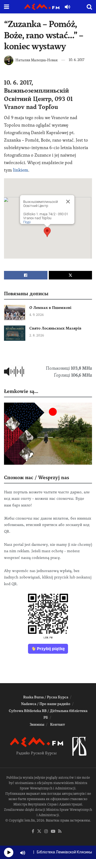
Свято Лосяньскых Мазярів (55, 328)
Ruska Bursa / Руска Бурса (45, 697)
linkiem (20, 170)
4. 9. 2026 (36, 315)
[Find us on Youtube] (53, 831)
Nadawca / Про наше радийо (45, 704)
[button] (47, 232)
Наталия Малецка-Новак (36, 60)
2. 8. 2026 (36, 335)
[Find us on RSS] (60, 831)
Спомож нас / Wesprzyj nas (36, 477)
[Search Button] (89, 6)
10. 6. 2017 (76, 60)
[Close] (68, 201)
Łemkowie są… (21, 391)
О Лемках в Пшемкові (50, 307)
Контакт (57, 724)
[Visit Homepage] (41, 6)
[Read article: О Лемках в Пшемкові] (14, 312)
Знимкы (37, 724)
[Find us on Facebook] (33, 831)
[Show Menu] (6, 6)
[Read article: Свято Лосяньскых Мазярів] (14, 333)
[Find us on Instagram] (46, 831)
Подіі (27, 222)
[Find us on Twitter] (39, 831)
